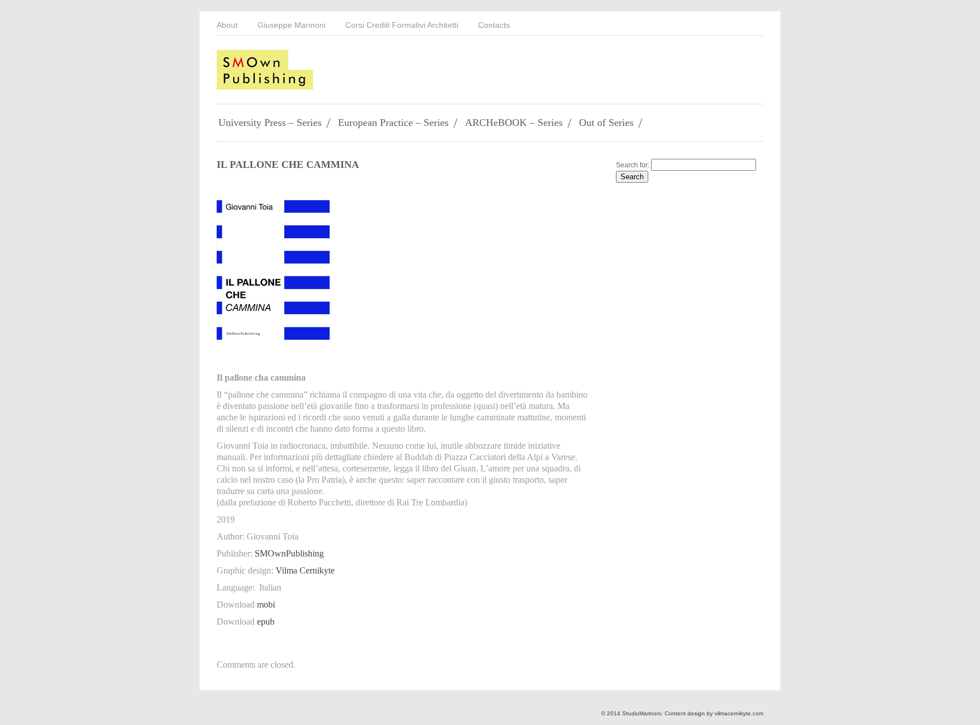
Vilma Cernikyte (305, 570)
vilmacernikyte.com (739, 713)
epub (265, 621)
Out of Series (606, 122)
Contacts (494, 24)
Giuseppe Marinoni (291, 24)
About (227, 24)
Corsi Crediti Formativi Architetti (401, 24)
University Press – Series (270, 122)
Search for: (632, 165)
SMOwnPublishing (289, 553)
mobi (266, 604)
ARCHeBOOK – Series (514, 122)
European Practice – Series (393, 122)
